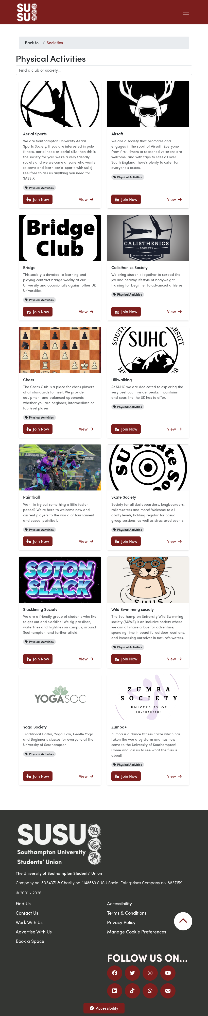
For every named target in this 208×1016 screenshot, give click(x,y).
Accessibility (107, 1008)
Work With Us (29, 922)
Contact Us (27, 913)
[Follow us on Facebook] (114, 973)
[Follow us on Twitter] (132, 973)
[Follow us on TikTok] (132, 990)
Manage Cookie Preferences (136, 931)
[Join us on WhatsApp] (150, 990)
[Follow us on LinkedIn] (114, 990)
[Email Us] (168, 990)
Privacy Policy (121, 922)
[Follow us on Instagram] (150, 973)
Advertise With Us (34, 931)
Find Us (23, 903)
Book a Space (30, 941)
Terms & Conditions (127, 913)
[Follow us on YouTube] (168, 973)
